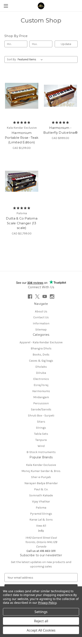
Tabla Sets (41, 434)
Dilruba (41, 373)
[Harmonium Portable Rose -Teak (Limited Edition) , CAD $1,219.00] (21, 96)
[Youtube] (44, 296)
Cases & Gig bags (41, 360)
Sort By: (11, 59)
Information (41, 323)
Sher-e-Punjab (41, 477)
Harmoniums (41, 391)
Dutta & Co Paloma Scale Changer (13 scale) (21, 223)
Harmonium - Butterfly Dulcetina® (60, 130)
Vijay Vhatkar (41, 501)
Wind (41, 446)
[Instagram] (52, 296)
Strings (41, 428)
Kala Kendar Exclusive (41, 465)
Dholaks (41, 367)
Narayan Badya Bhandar (41, 483)
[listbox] (31, 59)
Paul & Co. (41, 489)
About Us (41, 311)
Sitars (41, 421)
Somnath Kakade (41, 495)
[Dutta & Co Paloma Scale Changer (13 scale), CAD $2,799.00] (21, 181)
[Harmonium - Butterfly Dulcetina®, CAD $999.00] (60, 96)
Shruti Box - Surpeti (41, 415)
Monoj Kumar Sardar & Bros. (41, 471)
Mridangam (41, 397)
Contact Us (41, 317)
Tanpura (41, 440)
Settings (41, 611)
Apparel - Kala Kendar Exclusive (41, 342)
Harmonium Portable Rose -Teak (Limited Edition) (21, 137)
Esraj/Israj (41, 385)
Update (66, 44)
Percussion (41, 403)
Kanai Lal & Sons (41, 519)
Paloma (41, 507)
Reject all (41, 621)
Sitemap (41, 329)
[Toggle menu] (6, 6)
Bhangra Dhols (41, 348)
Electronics (41, 379)
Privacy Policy (47, 603)
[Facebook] (30, 296)
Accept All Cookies (41, 630)
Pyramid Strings (41, 513)
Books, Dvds (41, 354)
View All (41, 525)
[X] (37, 296)
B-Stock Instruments (41, 452)
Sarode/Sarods (41, 409)
